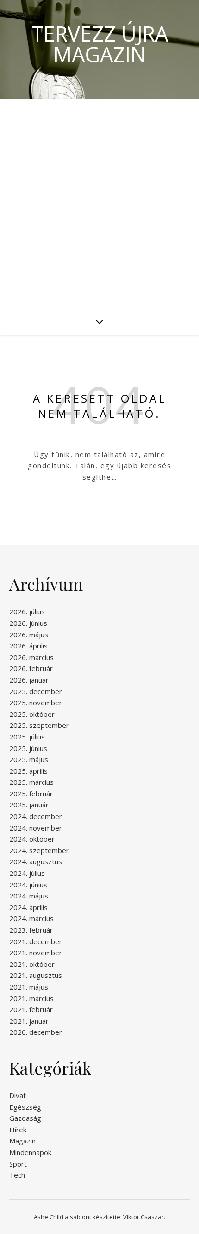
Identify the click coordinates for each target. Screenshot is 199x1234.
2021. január (29, 1021)
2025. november (35, 702)
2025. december (35, 691)
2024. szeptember (39, 850)
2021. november (35, 952)
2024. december (35, 816)
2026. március (31, 657)
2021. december (35, 941)
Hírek (17, 1129)
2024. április (28, 907)
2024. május (28, 895)
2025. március (31, 782)
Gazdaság (25, 1118)
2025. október (32, 714)
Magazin (22, 1140)
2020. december (35, 1032)
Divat (17, 1095)
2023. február (31, 930)
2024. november (35, 827)
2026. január (29, 679)
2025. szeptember (39, 725)
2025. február (31, 793)
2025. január (29, 804)
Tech (17, 1174)
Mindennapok (30, 1152)
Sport (18, 1163)
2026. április (28, 645)
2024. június (28, 884)
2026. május (28, 634)
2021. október (32, 964)
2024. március (31, 918)
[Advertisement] (99, 203)
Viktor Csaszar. (144, 1217)
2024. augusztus (35, 861)
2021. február (31, 1009)
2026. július (27, 611)
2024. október (32, 838)
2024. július (27, 873)
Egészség (25, 1107)
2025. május (28, 759)
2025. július (27, 736)
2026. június (28, 623)
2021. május (28, 986)
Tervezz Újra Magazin (99, 44)
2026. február (31, 668)
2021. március (31, 998)
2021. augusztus (35, 975)
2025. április (28, 771)
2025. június (28, 748)
